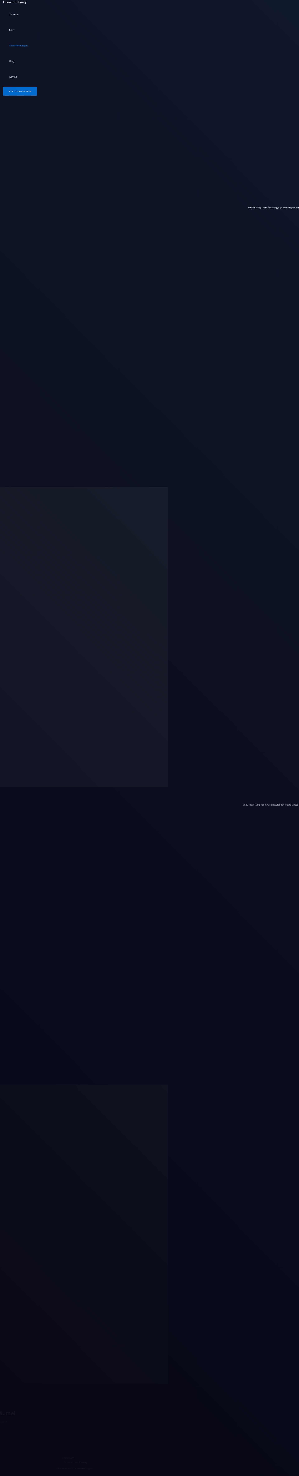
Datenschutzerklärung (75, 1462)
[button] (20, 91)
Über (12, 30)
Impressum (68, 1457)
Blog (11, 61)
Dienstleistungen (18, 45)
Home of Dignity (14, 2)
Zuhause (13, 14)
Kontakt (13, 76)
